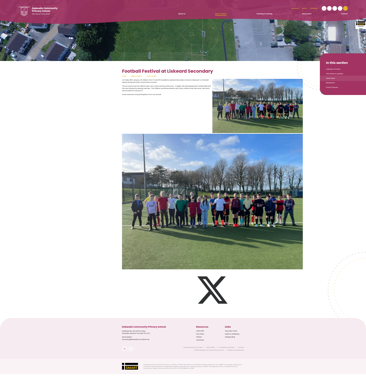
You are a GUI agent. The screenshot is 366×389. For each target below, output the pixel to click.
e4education (239, 350)
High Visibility (211, 347)
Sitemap (241, 347)
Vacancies (200, 340)
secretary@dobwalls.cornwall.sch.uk (135, 339)
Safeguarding (230, 337)
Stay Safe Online (231, 331)
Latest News (151, 76)
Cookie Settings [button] (188, 347)
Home (124, 76)
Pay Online (200, 334)
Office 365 (200, 331)
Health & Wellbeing (232, 334)
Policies (199, 337)
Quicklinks (313, 8)
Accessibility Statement (227, 347)
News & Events (136, 76)
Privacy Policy (198, 347)
